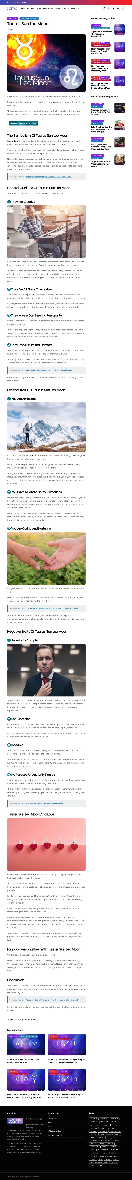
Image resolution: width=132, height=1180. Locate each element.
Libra (114, 1137)
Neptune (110, 1144)
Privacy (17, 2)
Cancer (93, 1131)
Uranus (114, 1162)
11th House (105, 1125)
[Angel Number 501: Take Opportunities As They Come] (119, 159)
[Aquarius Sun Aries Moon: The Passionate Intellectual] (26, 1045)
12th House (115, 1125)
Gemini (93, 1137)
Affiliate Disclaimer (55, 1131)
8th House (115, 1122)
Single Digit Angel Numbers (108, 1156)
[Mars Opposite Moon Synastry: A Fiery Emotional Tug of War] (67, 1080)
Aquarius (94, 1128)
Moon (47, 193)
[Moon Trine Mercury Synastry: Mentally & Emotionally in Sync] (26, 1080)
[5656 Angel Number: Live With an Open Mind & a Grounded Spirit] (119, 125)
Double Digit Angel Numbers (110, 1134)
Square (93, 1159)
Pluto (92, 1150)
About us (51, 1123)
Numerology (47, 8)
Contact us (52, 1118)
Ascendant (111, 1128)
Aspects (53, 1036)
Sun (31, 455)
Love (39, 8)
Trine (116, 1159)
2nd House (104, 1119)
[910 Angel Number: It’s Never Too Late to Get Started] (119, 108)
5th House (94, 1122)
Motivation (75, 8)
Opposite (105, 1147)
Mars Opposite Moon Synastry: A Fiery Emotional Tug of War (65, 1096)
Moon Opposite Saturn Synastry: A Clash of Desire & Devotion (66, 1061)
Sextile (93, 1156)
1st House (94, 1119)
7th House (104, 1122)
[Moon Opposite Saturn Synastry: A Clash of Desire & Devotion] (67, 1045)
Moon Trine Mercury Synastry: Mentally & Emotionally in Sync (23, 1096)
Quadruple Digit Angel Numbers (108, 1150)
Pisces (113, 1147)
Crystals (94, 1134)
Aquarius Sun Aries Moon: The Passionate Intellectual (23, 1061)
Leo (108, 1137)
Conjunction (115, 1131)
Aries (102, 1128)
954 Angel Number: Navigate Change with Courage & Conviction (101, 146)
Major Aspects (106, 1140)
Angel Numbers (98, 104)
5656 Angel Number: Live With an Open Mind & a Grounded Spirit (101, 129)
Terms (24, 2)
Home (23, 8)
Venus (93, 1165)
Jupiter (101, 1137)
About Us (10, 2)
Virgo (100, 1165)
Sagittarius (95, 1153)
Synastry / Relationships (59, 1039)
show (34, 123)
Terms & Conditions (55, 1135)
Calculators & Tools (62, 8)
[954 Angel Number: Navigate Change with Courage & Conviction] (119, 142)
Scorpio (114, 1153)
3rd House (114, 1119)
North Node (94, 1147)
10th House (94, 1125)
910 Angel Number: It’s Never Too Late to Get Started (100, 112)
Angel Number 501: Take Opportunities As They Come (101, 163)
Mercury (94, 1144)
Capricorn (103, 1131)
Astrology (30, 8)
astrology (13, 141)
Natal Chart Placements (29, 18)
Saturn (105, 1153)
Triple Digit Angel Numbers (99, 1162)
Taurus (34, 1019)
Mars (117, 1140)
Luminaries (12, 1019)
